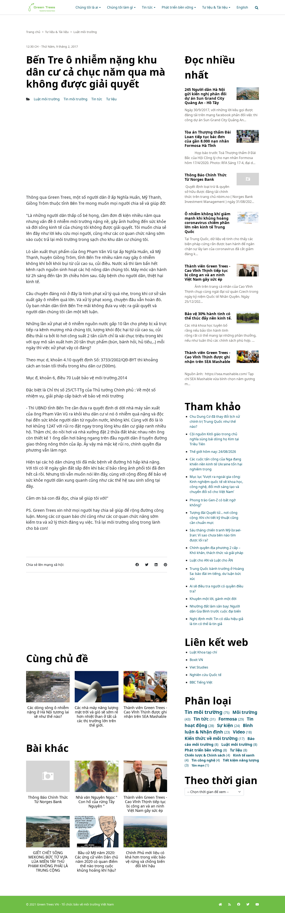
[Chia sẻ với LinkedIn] (156, 564)
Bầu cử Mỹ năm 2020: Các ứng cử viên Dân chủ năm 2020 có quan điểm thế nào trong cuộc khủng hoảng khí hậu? (96, 861)
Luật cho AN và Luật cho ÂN (211, 560)
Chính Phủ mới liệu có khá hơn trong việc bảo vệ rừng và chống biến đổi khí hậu (145, 859)
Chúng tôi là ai (87, 7)
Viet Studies (199, 667)
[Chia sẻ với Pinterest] (165, 564)
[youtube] (257, 904)
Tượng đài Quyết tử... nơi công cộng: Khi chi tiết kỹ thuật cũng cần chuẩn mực (214, 517)
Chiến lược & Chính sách (205, 755)
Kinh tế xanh (244, 755)
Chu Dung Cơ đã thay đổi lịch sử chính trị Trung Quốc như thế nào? (215, 421)
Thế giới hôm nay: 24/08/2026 (213, 451)
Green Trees (35, 4)
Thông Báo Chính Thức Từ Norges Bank (48, 799)
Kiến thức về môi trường (212, 738)
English (242, 7)
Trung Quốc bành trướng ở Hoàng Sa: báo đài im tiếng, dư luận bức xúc (217, 573)
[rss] (229, 904)
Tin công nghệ (204, 760)
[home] (220, 904)
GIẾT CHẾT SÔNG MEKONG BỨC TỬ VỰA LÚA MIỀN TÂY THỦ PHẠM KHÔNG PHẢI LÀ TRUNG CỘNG (48, 861)
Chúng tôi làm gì (120, 7)
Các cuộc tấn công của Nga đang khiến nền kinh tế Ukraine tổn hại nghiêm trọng (216, 464)
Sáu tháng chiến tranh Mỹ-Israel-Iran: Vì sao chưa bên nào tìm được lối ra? (215, 535)
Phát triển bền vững (177, 7)
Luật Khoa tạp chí (203, 652)
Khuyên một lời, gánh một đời (213, 598)
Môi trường (244, 712)
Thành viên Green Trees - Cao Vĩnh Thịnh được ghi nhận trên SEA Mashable (145, 712)
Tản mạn (198, 765)
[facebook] (238, 904)
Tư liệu (111, 99)
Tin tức (147, 7)
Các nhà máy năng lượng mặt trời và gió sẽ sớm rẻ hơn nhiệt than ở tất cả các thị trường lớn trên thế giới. (96, 716)
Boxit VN (196, 659)
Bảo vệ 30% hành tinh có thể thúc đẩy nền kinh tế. (208, 316)
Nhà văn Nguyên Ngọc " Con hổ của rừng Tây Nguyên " (96, 802)
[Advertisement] (96, 611)
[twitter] (247, 904)
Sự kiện (225, 725)
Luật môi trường (47, 99)
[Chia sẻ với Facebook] (137, 564)
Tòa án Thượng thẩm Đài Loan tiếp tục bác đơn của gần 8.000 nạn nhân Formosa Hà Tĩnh (208, 139)
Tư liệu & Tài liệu (215, 7)
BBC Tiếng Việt (201, 682)
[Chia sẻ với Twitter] (146, 564)
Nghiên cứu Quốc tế (205, 674)
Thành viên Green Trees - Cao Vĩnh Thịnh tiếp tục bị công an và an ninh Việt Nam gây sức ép (145, 804)
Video (239, 732)
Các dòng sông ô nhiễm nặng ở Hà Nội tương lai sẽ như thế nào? (48, 712)
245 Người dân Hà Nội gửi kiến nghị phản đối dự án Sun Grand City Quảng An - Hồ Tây (205, 96)
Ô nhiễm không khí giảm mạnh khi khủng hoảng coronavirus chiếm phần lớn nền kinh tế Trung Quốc (207, 222)
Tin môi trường (76, 99)
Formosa (228, 719)
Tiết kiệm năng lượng (241, 760)
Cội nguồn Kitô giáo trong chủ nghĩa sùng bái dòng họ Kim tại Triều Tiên (214, 439)
